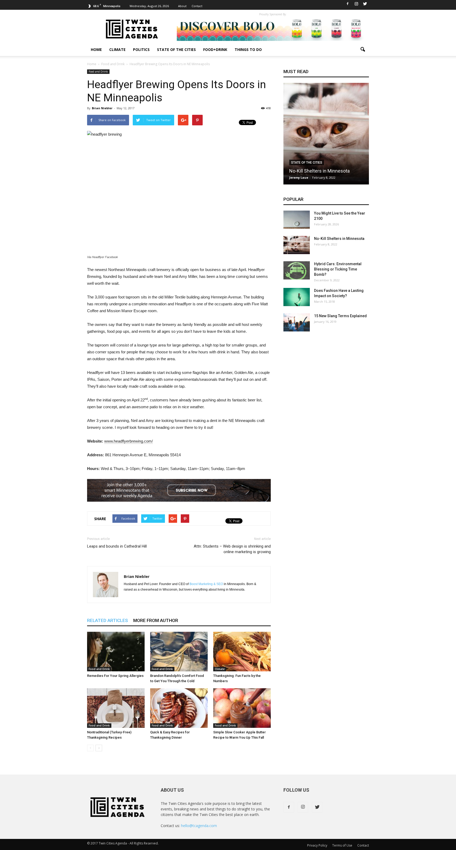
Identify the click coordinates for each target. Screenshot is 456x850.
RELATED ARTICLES (107, 620)
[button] (362, 49)
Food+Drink (215, 49)
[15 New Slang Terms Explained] (296, 322)
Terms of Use (342, 845)
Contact (197, 6)
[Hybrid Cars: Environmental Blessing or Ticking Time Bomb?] (296, 270)
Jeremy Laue (298, 177)
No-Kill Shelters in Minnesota (319, 171)
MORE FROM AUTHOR (155, 620)
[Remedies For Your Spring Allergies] (116, 651)
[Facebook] (348, 3)
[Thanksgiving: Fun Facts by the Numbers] (242, 651)
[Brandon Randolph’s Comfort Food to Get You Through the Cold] (179, 651)
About (182, 6)
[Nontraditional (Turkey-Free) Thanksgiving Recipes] (116, 708)
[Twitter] (365, 3)
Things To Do (248, 49)
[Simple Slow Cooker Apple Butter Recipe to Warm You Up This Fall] (242, 708)
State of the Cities (176, 49)
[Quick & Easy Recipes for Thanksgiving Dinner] (179, 708)
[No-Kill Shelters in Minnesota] (326, 135)
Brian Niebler (102, 108)
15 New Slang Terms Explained (340, 316)
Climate (117, 49)
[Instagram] (356, 3)
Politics (141, 49)
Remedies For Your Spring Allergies (115, 676)
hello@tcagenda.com (199, 825)
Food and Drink (98, 71)
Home (96, 49)
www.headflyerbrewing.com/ (128, 441)
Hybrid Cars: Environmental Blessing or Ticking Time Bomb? (338, 269)
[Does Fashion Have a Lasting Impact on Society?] (296, 297)
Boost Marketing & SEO (206, 584)
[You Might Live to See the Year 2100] (296, 220)
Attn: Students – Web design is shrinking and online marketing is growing (232, 549)
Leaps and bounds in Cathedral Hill (117, 546)
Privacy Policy (317, 845)
